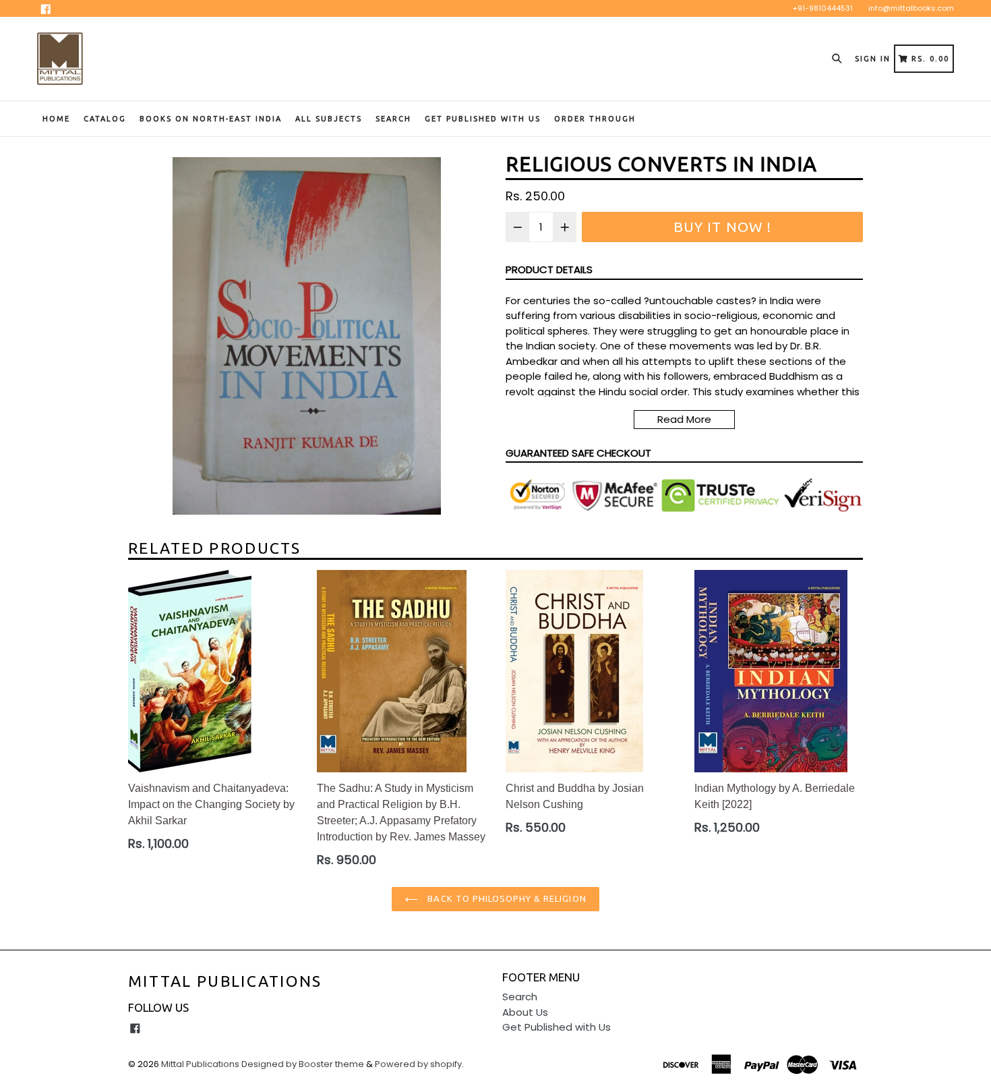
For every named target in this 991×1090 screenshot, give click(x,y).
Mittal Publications (225, 981)
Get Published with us (483, 119)
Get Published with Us (556, 1027)
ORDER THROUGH (595, 119)
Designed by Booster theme (302, 1064)
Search (393, 119)
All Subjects (328, 119)
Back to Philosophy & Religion (505, 898)
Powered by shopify (418, 1064)
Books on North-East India (211, 119)
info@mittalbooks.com (911, 8)
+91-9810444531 (823, 8)
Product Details (549, 269)
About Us (525, 1012)
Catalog (105, 119)
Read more (684, 419)
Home (56, 119)
